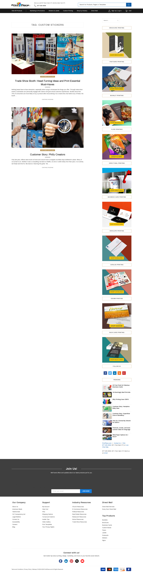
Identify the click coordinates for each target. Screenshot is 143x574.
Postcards (105, 535)
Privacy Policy (27, 569)
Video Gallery (46, 522)
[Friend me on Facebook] (105, 373)
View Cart (45, 509)
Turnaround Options (48, 517)
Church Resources (78, 506)
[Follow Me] (110, 373)
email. (106, 453)
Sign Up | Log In (117, 10)
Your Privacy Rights (48, 527)
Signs (104, 540)
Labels (104, 532)
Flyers (104, 530)
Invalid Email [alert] (55, 494)
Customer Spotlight (47, 76)
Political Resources (78, 511)
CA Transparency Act (18, 514)
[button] (130, 5)
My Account (45, 506)
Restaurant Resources (79, 517)
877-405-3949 (106, 445)
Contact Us (117, 443)
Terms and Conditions (17, 569)
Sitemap (34, 569)
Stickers (104, 538)
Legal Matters (16, 517)
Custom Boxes (106, 527)
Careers (14, 524)
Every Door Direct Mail (109, 509)
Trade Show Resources (79, 522)
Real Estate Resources (79, 514)
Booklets (104, 520)
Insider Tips (45, 519)
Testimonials (16, 511)
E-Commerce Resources (79, 509)
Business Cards (107, 525)
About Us (15, 506)
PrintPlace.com (106, 443)
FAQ (124, 443)
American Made (17, 509)
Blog (13, 527)
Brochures (105, 522)
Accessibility (16, 522)
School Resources (77, 519)
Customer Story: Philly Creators (47, 154)
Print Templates (47, 524)
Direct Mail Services (108, 506)
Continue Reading (47, 99)
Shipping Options (47, 514)
